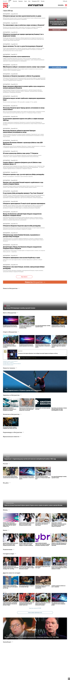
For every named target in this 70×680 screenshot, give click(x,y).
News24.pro (5, 532)
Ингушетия (6, 14)
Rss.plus (42, 1)
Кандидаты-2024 (35, 1)
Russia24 (5, 1)
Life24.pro (5, 512)
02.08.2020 (60, 5)
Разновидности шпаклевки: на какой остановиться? (10, 361)
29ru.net (4, 592)
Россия (5, 463)
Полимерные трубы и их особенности (8, 362)
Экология (15, 1)
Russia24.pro (5, 465)
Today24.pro (5, 555)
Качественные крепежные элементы (8, 364)
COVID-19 (9, 1)
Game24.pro (7, 642)
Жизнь (5, 510)
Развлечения (7, 549)
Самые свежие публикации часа (35, 612)
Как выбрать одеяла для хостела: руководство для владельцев (12, 363)
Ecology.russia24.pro (7, 416)
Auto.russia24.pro (6, 315)
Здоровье (20, 1)
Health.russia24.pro (6, 397)
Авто (29, 1)
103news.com (5, 575)
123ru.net (65, 1)
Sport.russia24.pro (6, 334)
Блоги (5, 530)
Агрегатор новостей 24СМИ (35, 608)
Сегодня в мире (8, 554)
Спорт (25, 1)
